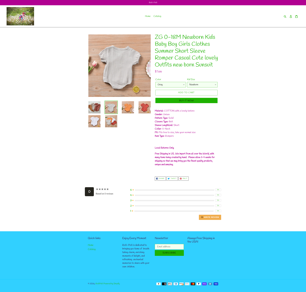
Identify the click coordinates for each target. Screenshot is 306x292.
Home (90, 245)
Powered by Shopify (111, 283)
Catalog (92, 249)
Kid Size (191, 79)
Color (158, 79)
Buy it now (186, 100)
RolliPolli (99, 283)
